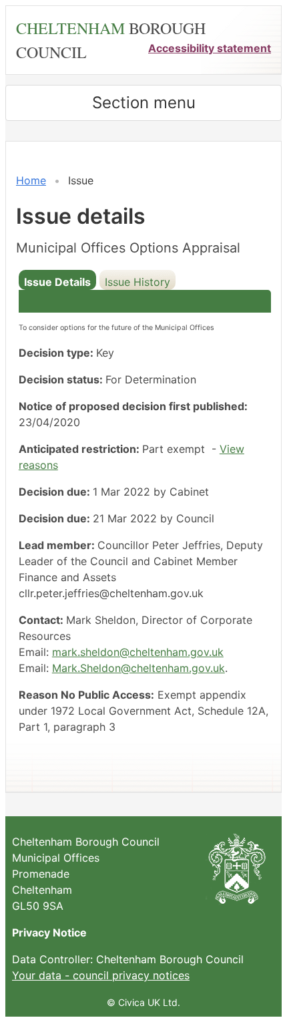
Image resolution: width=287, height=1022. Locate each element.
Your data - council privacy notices (101, 975)
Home (31, 180)
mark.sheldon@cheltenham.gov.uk (138, 652)
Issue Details (57, 282)
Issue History (137, 282)
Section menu (144, 102)
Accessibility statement (209, 48)
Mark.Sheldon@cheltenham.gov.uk (138, 668)
